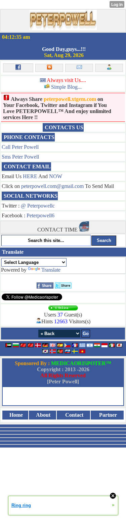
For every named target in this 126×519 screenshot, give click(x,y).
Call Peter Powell (20, 147)
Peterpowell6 (40, 215)
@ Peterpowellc (38, 206)
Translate (50, 270)
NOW (55, 176)
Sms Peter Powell (20, 157)
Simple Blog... (66, 87)
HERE (30, 176)
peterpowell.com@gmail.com (52, 186)
